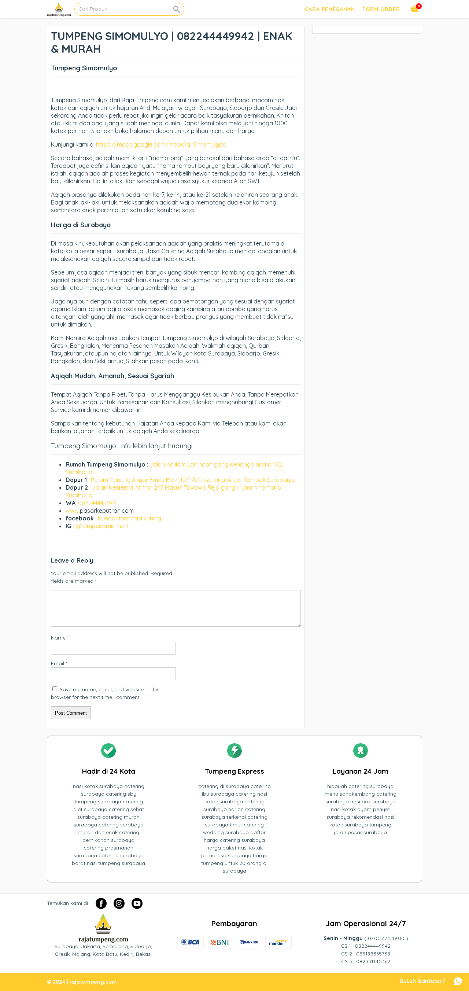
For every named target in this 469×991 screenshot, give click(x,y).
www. (73, 510)
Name (60, 637)
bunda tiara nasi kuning (130, 518)
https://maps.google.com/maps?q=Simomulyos (161, 144)
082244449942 (97, 502)
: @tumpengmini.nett (101, 526)
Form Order (381, 9)
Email (59, 663)
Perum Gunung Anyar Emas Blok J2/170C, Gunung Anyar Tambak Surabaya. (193, 479)
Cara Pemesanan (330, 9)
